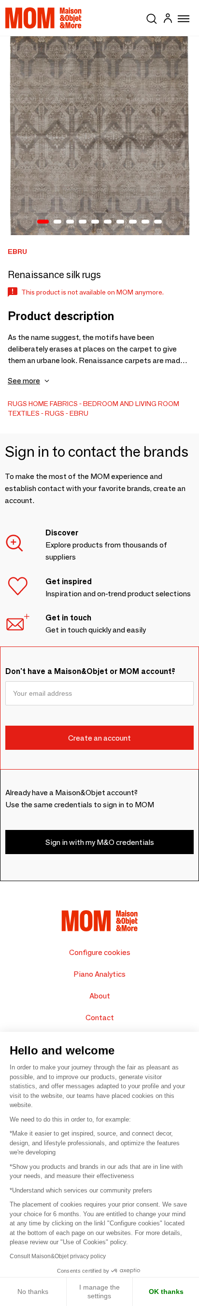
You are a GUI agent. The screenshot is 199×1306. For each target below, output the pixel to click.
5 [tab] (95, 222)
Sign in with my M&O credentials (99, 842)
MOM (43, 18)
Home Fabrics (53, 403)
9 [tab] (145, 222)
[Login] (167, 19)
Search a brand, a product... (151, 17)
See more (24, 380)
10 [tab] (158, 222)
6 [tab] (108, 222)
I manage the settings (99, 1291)
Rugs (17, 403)
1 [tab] (43, 222)
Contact (99, 1017)
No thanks (32, 1291)
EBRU (79, 413)
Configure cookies (99, 952)
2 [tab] (57, 222)
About (99, 995)
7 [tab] (120, 222)
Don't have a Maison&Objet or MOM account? (90, 671)
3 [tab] (70, 222)
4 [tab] (82, 222)
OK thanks (166, 1291)
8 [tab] (133, 222)
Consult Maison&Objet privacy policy (58, 1256)
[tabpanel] (99, 135)
